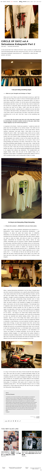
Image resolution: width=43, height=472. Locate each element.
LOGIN (37, 1)
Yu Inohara (37, 417)
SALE (12, 1)
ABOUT (32, 1)
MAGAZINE (15, 1)
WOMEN (4, 1)
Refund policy (26, 468)
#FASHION (10, 46)
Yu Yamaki (37, 416)
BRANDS (8, 1)
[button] (41, 470)
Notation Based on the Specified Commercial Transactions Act (15, 468)
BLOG (7, 410)
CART (35, 1)
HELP (40, 1)
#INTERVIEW (16, 46)
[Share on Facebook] (8, 421)
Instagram (7, 411)
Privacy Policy (3, 468)
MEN (1, 1)
